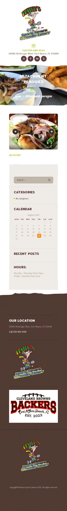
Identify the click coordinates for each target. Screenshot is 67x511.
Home (18, 96)
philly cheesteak (53, 131)
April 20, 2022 (14, 155)
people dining (16, 131)
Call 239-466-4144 (33, 50)
